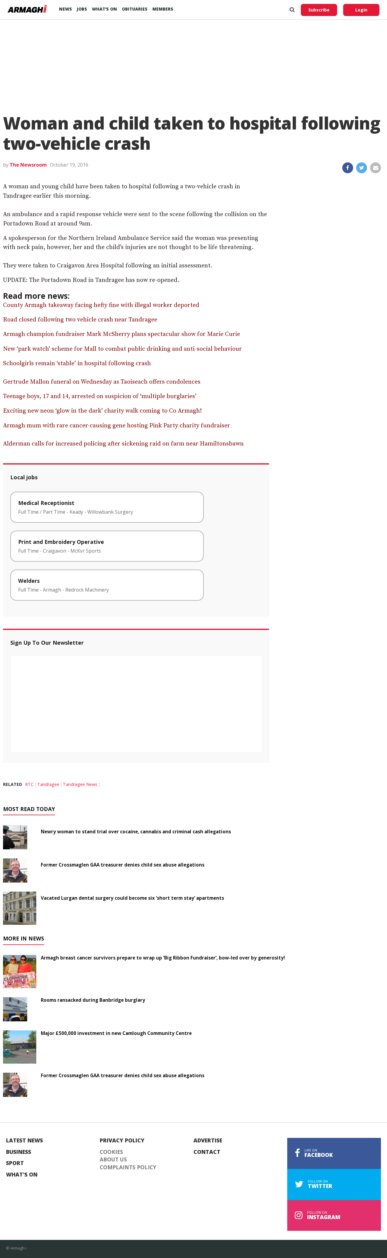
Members (162, 9)
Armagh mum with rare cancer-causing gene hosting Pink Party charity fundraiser (116, 425)
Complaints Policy (128, 1167)
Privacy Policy (122, 1140)
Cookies (111, 1152)
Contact (207, 1152)
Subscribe (319, 10)
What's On (21, 1174)
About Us (113, 1159)
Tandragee (48, 784)
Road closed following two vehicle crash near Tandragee (80, 320)
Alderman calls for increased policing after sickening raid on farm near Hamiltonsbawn (123, 444)
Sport (15, 1163)
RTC (29, 784)
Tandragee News (80, 784)
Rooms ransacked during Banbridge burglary (93, 1000)
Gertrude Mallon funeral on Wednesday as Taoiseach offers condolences (101, 382)
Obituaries (135, 9)
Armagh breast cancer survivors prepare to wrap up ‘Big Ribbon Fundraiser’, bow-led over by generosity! (163, 958)
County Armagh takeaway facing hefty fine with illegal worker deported (101, 305)
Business (18, 1152)
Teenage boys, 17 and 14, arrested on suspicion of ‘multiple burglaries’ (100, 396)
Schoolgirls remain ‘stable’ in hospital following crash (77, 363)
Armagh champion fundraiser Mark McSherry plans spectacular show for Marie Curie (121, 334)
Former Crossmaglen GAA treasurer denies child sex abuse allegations (122, 865)
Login (361, 10)
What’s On (104, 9)
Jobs (82, 9)
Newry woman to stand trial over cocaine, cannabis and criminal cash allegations (136, 832)
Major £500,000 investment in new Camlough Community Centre (116, 1033)
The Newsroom (28, 164)
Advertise (208, 1140)
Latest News (24, 1140)
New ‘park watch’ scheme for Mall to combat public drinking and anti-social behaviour (122, 349)
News (65, 9)
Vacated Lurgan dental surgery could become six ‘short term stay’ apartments (132, 898)
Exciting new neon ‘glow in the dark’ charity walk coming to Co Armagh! (102, 411)
